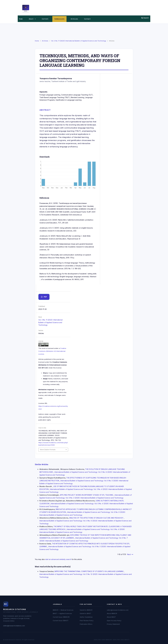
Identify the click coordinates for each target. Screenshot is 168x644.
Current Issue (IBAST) (60, 620)
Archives (74, 19)
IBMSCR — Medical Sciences (63, 610)
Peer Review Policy (86, 620)
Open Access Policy (114, 620)
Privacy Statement (113, 624)
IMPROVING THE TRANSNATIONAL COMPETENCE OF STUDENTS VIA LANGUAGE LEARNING (89, 571)
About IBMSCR (112, 613)
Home (21, 19)
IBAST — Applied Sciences (62, 613)
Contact (87, 19)
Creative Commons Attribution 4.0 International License (52, 351)
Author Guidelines (86, 617)
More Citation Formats (47, 449)
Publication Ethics (86, 624)
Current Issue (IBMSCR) (61, 617)
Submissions (59, 19)
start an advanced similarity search (58, 559)
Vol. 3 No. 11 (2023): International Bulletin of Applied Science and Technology (78, 41)
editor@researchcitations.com (14, 626)
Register (141, 2)
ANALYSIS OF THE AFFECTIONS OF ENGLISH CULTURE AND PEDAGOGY (96, 518)
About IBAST (111, 617)
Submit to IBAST (85, 613)
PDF (45, 297)
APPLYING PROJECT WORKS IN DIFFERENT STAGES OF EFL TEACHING (87, 495)
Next (129, 554)
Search (146, 18)
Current (45, 19)
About (31, 19)
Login (148, 2)
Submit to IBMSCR (86, 610)
